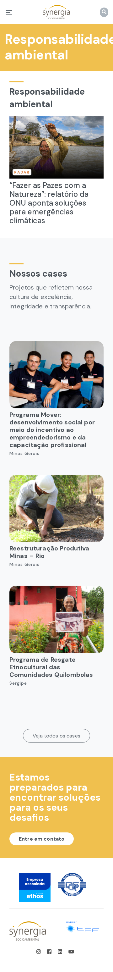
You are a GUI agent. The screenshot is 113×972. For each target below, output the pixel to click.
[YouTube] (71, 951)
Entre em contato (41, 839)
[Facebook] (50, 951)
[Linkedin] (60, 951)
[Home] (56, 12)
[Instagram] (40, 951)
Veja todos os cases (56, 735)
